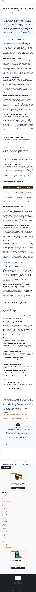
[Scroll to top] (34, 590)
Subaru (3, 537)
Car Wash (3, 515)
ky (2, 527)
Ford (3, 520)
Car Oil (3, 511)
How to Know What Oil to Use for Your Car (12, 415)
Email (14, 461)
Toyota (3, 544)
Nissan (3, 531)
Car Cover (4, 508)
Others (3, 532)
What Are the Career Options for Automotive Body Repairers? (16, 414)
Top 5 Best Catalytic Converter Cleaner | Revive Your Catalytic (16, 418)
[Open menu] (35, 2)
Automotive (4, 495)
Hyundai (3, 522)
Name (3, 461)
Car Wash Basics (5, 517)
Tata (3, 540)
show (8, 16)
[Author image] (12, 12)
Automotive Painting (6, 497)
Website (26, 461)
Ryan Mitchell (16, 12)
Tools (3, 542)
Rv (2, 535)
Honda (3, 521)
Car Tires (3, 514)
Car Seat (3, 512)
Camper (3, 504)
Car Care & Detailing (5, 507)
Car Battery (4, 505)
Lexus (3, 528)
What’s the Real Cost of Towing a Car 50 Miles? (13, 417)
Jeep (3, 524)
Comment (4, 448)
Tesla (3, 541)
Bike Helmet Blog (5, 501)
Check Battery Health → (18, 567)
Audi (3, 494)
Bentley (3, 498)
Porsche (3, 534)
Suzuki (3, 538)
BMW (3, 502)
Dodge (3, 518)
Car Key (3, 509)
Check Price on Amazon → (18, 488)
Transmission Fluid (5, 545)
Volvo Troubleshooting (6, 547)
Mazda (3, 530)
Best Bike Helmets (5, 499)
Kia (2, 525)
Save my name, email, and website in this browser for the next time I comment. (15, 464)
